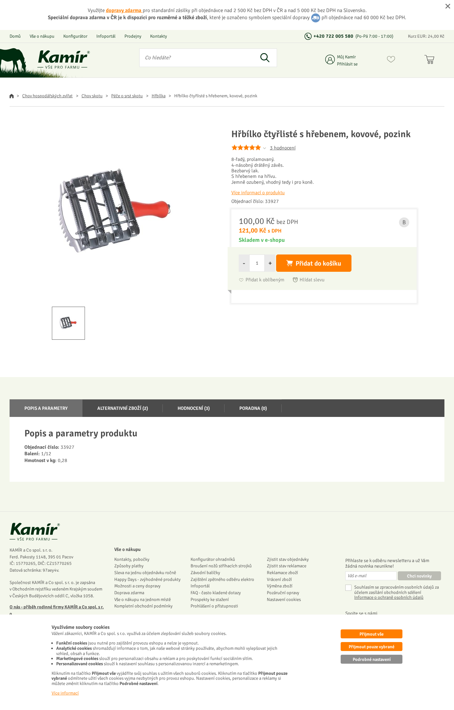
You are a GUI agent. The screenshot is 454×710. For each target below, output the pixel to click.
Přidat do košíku (318, 263)
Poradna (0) (253, 408)
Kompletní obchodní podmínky (143, 606)
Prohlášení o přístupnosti (214, 606)
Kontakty (158, 36)
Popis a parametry (46, 408)
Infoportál (106, 36)
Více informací (65, 693)
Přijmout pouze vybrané (371, 646)
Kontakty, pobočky (131, 559)
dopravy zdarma (124, 10)
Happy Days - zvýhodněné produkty (147, 579)
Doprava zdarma (129, 592)
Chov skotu (92, 96)
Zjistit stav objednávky (288, 559)
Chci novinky (419, 576)
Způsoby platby (129, 566)
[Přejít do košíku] (430, 60)
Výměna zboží (279, 586)
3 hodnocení (283, 148)
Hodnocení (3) (194, 408)
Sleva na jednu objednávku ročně (145, 572)
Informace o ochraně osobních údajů (388, 597)
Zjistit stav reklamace (286, 566)
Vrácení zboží (279, 579)
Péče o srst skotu (127, 96)
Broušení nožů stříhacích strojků (221, 566)
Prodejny (132, 36)
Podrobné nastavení (372, 659)
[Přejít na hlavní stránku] (63, 59)
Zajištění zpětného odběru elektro (222, 579)
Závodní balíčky (205, 572)
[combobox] (196, 57)
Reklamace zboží (282, 572)
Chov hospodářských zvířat (47, 96)
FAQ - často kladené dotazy (216, 592)
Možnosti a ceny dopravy (137, 586)
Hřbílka (159, 96)
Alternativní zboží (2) (122, 408)
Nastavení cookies (284, 599)
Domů (15, 36)
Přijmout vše (371, 634)
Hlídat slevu (312, 280)
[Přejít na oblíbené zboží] (391, 60)
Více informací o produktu (258, 193)
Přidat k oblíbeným (265, 280)
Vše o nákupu (42, 36)
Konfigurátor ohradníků (213, 559)
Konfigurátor (75, 36)
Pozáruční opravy (283, 592)
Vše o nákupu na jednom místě (142, 599)
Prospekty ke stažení (210, 599)
